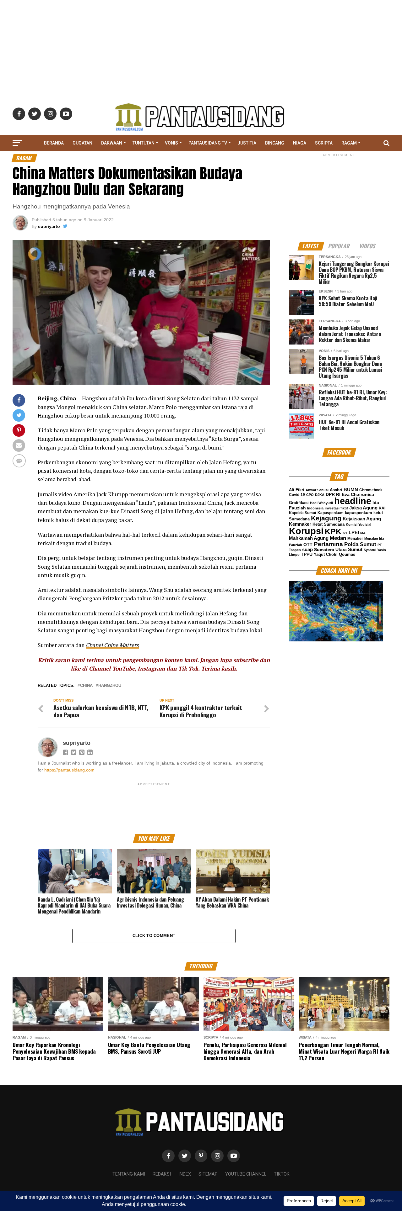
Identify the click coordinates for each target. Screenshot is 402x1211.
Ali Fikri (296, 489)
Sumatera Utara (330, 549)
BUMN (351, 489)
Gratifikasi (299, 502)
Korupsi (306, 531)
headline (352, 501)
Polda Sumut (360, 544)
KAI (382, 508)
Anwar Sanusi (317, 490)
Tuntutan (144, 142)
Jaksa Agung (363, 507)
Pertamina (328, 544)
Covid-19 (297, 494)
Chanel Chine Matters (112, 645)
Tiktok (282, 1174)
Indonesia (315, 508)
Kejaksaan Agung (362, 518)
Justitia (246, 142)
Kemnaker (300, 524)
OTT (307, 544)
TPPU (306, 554)
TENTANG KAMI (128, 1174)
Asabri (336, 489)
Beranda (54, 142)
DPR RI (333, 494)
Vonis (171, 142)
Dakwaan (111, 142)
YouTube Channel (245, 1174)
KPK (333, 531)
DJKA (319, 495)
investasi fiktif (336, 508)
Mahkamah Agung (309, 538)
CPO (310, 495)
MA (363, 533)
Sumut (355, 549)
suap (307, 549)
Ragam (349, 142)
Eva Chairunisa (358, 494)
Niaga (299, 142)
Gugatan (82, 142)
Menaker (355, 538)
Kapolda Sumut (302, 513)
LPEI (354, 532)
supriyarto (49, 226)
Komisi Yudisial (358, 524)
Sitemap (208, 1174)
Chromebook (371, 490)
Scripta (324, 142)
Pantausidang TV (207, 142)
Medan (338, 538)
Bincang (274, 142)
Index (184, 1174)
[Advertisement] (201, 44)
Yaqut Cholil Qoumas (334, 554)
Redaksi (162, 1174)
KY (345, 533)
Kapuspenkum (331, 513)
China (86, 686)
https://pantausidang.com (69, 769)
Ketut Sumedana (328, 524)
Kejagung (326, 518)
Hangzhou (109, 686)
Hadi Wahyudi (321, 503)
